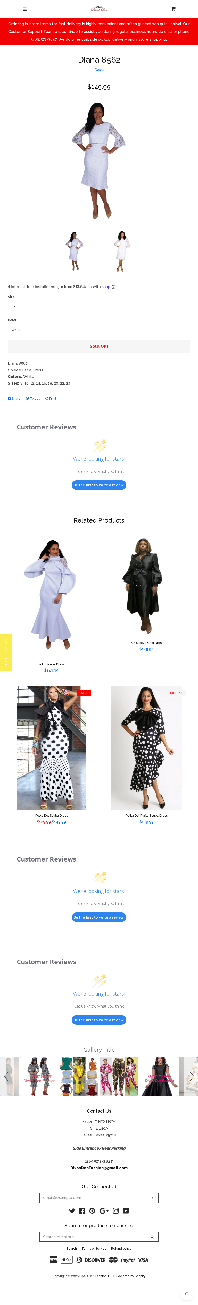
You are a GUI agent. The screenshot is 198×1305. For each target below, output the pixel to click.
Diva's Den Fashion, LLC (96, 1276)
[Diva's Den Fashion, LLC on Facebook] (82, 1212)
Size (11, 297)
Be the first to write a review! (99, 485)
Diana (99, 70)
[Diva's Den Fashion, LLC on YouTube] (126, 1212)
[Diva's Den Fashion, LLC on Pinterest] (92, 1212)
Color (12, 320)
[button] (7, 1076)
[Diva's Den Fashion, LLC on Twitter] (72, 1212)
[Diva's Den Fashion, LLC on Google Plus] (104, 1212)
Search (72, 1248)
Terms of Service (93, 1248)
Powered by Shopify (131, 1276)
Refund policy (121, 1248)
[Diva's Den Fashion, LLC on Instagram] (116, 1212)
